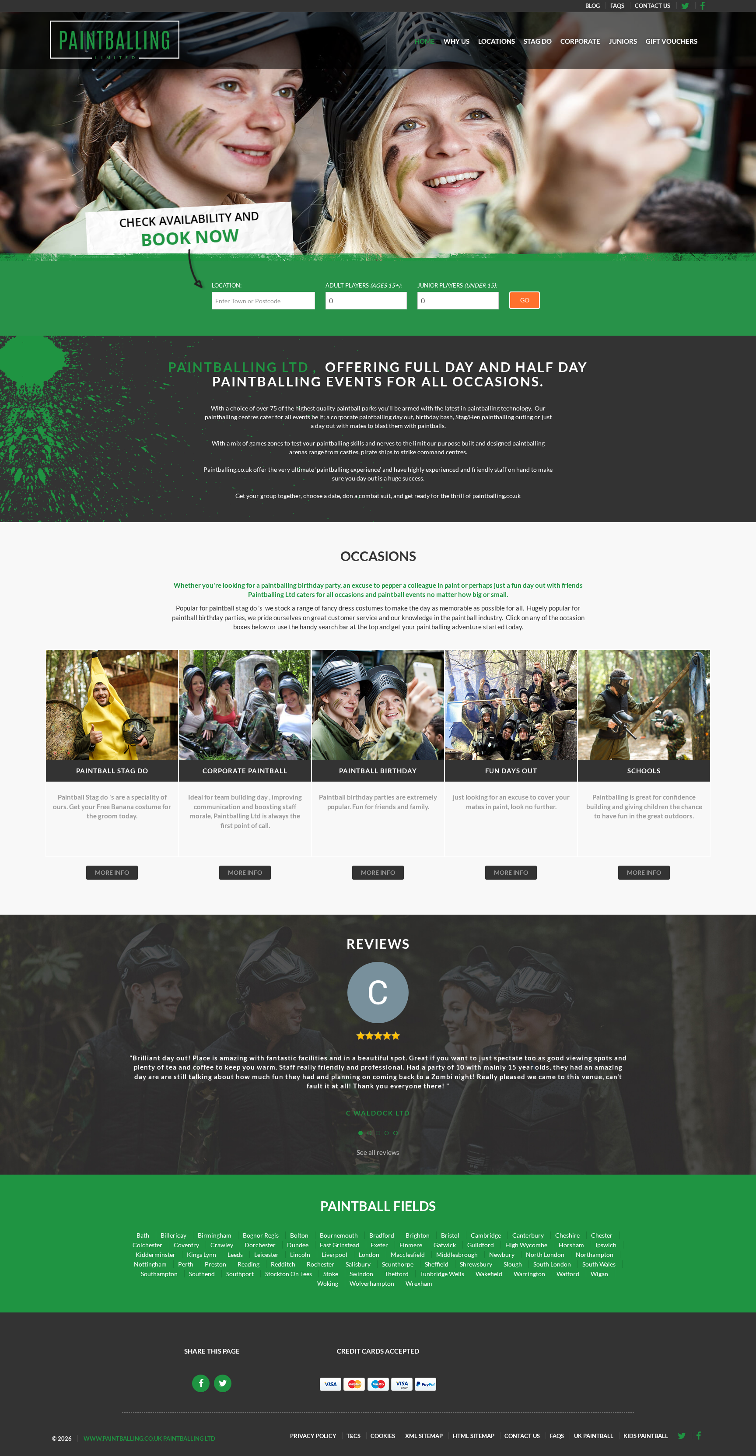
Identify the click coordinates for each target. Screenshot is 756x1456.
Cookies (383, 1435)
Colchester (147, 1245)
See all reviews (378, 1152)
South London (552, 1264)
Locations (496, 41)
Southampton (159, 1273)
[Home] (115, 39)
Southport (240, 1273)
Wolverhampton (372, 1283)
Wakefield (489, 1273)
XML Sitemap (424, 1435)
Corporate (580, 41)
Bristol (450, 1235)
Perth (185, 1264)
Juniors (623, 41)
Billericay (173, 1235)
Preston (215, 1264)
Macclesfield (408, 1254)
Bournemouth (339, 1235)
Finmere (410, 1245)
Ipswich (605, 1245)
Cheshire (567, 1235)
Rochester (320, 1264)
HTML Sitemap (473, 1435)
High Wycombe (526, 1245)
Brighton (418, 1235)
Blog (592, 5)
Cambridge (486, 1235)
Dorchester (260, 1245)
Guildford (480, 1245)
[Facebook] (688, 5)
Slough (513, 1264)
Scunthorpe (397, 1264)
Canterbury (528, 1235)
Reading (248, 1264)
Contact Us (652, 5)
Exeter (379, 1245)
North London (545, 1254)
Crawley (221, 1245)
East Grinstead (339, 1245)
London (369, 1254)
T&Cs (353, 1435)
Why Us (456, 41)
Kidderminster (155, 1254)
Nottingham (150, 1264)
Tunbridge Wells (442, 1273)
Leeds (235, 1254)
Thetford (397, 1273)
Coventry (186, 1245)
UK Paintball (593, 1435)
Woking (327, 1283)
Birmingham (214, 1235)
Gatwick (445, 1245)
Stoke (330, 1273)
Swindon (361, 1273)
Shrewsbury (476, 1264)
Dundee (297, 1245)
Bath (142, 1235)
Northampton (594, 1254)
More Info (112, 872)
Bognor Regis (261, 1235)
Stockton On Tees (288, 1273)
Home (425, 41)
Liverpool (334, 1254)
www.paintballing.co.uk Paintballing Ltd (149, 1438)
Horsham (571, 1245)
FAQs (617, 5)
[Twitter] (705, 5)
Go (524, 300)
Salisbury (358, 1264)
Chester (601, 1235)
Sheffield (436, 1264)
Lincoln (300, 1254)
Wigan (599, 1273)
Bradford (381, 1235)
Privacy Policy (313, 1435)
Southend (202, 1273)
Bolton (299, 1235)
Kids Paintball (645, 1435)
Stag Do (538, 41)
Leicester (266, 1254)
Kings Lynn (201, 1254)
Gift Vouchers (671, 41)
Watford (567, 1273)
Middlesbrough (457, 1254)
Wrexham (419, 1283)
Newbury (501, 1254)
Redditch (283, 1264)
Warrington (529, 1273)
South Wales (599, 1264)
